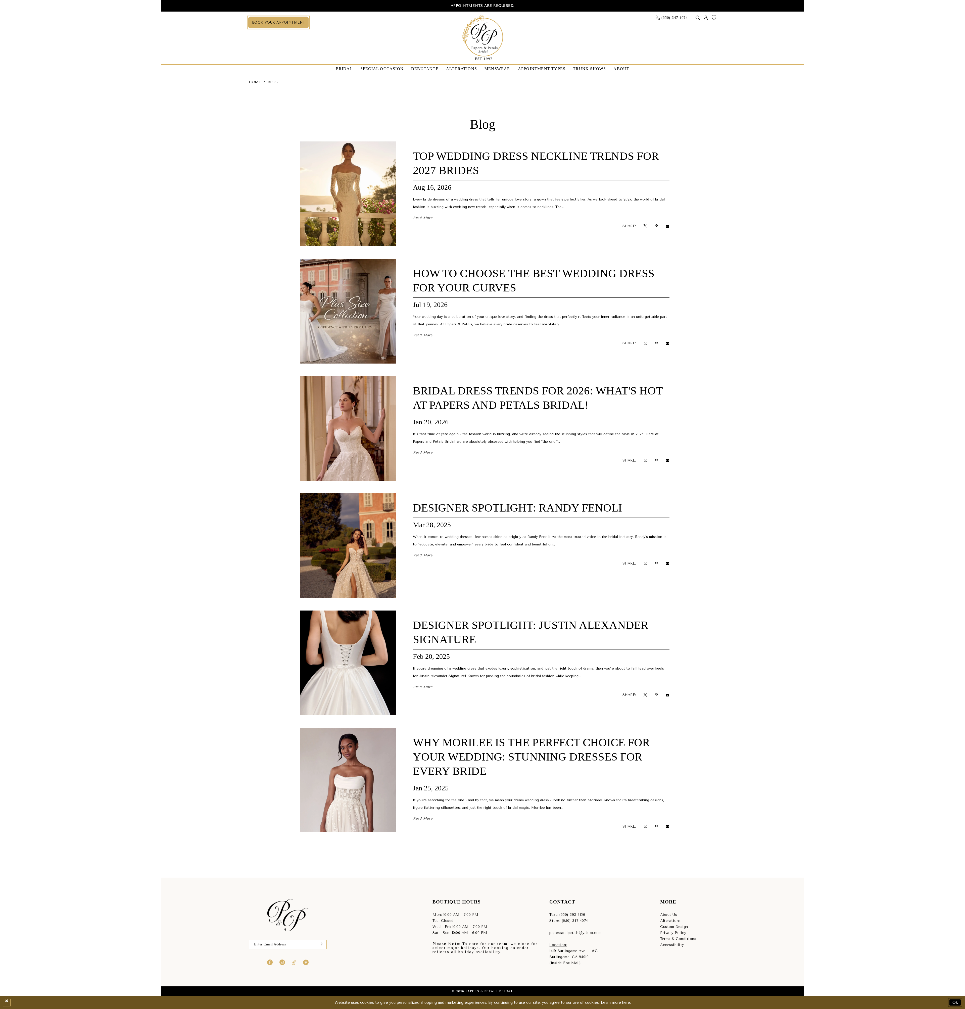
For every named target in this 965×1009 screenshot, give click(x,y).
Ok (955, 1002)
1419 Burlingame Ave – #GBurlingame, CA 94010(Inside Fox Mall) (573, 957)
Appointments (467, 6)
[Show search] (698, 18)
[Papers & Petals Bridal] (483, 38)
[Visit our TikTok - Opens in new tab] (294, 962)
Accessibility (672, 945)
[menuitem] (278, 22)
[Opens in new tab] (645, 226)
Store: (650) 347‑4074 (568, 921)
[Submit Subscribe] (322, 944)
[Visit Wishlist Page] (714, 17)
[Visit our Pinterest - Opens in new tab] (306, 962)
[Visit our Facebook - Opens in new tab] (270, 962)
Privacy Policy (673, 933)
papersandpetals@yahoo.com (575, 933)
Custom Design (674, 927)
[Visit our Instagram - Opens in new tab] (282, 962)
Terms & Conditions (678, 939)
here (626, 1002)
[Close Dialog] (6, 1002)
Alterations (670, 921)
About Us (668, 915)
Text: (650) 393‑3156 (567, 915)
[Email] (667, 226)
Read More (422, 218)
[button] (706, 18)
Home (255, 82)
